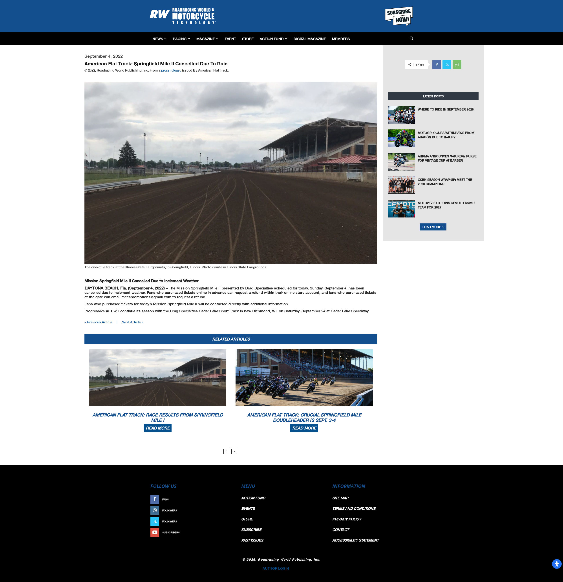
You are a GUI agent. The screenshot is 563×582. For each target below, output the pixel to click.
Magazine (205, 39)
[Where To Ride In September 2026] (401, 115)
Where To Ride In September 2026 (446, 109)
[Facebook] (436, 64)
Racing (179, 39)
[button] (411, 39)
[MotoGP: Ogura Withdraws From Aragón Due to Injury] (401, 138)
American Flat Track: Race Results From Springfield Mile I (158, 417)
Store (248, 39)
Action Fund (272, 39)
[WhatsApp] (457, 64)
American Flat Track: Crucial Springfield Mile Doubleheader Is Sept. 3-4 (304, 417)
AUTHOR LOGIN (276, 568)
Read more (158, 427)
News (158, 39)
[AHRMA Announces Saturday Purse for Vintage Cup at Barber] (401, 162)
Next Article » (132, 322)
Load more (431, 227)
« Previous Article (98, 322)
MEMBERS (341, 39)
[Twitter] (446, 64)
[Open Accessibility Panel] (557, 564)
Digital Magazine (310, 39)
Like (228, 499)
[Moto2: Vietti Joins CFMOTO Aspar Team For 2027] (401, 208)
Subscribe (224, 532)
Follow (226, 510)
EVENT (230, 39)
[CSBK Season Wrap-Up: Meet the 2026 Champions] (401, 185)
